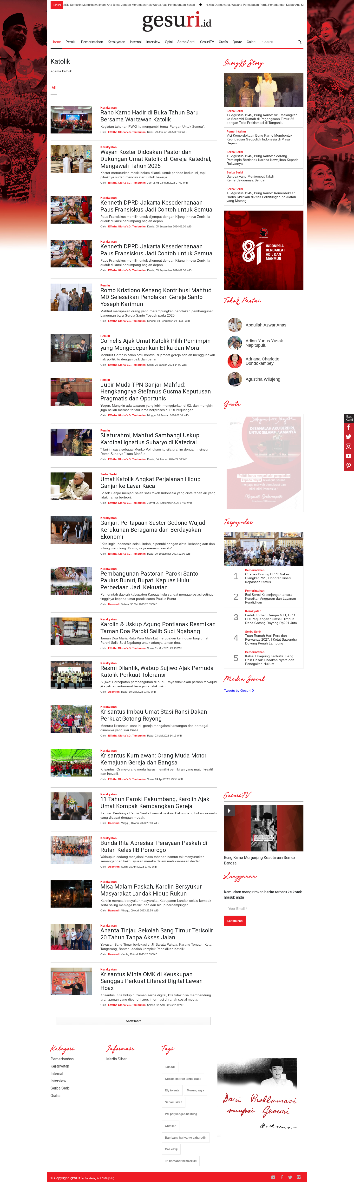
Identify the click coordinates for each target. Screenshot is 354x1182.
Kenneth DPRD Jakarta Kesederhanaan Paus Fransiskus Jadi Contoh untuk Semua (156, 206)
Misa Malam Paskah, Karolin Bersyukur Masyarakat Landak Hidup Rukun (151, 890)
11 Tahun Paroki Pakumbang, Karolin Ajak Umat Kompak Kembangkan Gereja (155, 803)
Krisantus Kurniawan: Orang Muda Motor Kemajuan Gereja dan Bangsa (153, 759)
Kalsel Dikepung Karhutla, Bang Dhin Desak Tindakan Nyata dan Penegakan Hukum (269, 660)
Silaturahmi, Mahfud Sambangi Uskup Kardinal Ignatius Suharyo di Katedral (149, 439)
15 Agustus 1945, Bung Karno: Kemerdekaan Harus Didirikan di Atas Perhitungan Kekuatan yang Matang (261, 197)
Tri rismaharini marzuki (181, 1161)
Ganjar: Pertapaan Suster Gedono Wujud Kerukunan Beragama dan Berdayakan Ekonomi (152, 529)
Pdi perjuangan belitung (181, 1114)
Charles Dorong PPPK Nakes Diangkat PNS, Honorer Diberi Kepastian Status (268, 578)
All (54, 88)
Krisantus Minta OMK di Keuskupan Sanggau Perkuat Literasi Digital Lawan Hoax (151, 981)
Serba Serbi (186, 42)
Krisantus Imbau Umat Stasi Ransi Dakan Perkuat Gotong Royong (153, 715)
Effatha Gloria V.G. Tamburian (127, 132)
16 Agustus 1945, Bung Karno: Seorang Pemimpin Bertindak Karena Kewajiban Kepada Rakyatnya (263, 160)
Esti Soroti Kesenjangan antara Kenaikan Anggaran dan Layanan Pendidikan (270, 598)
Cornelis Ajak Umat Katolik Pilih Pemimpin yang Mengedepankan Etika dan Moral (155, 344)
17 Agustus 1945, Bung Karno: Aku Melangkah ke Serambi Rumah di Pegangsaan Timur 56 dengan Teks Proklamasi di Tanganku (262, 119)
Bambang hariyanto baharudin (185, 1137)
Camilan (170, 1126)
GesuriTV (207, 42)
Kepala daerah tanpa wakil (183, 1079)
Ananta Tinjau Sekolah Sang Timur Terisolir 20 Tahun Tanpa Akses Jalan (156, 934)
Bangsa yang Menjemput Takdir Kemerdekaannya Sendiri (251, 178)
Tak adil (170, 1067)
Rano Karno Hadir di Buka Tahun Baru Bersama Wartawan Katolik (149, 116)
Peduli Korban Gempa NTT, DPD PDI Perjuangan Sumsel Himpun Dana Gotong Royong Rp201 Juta (271, 619)
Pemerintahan (92, 42)
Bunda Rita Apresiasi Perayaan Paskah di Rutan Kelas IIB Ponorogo (153, 846)
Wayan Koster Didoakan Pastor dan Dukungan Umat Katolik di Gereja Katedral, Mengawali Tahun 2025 (155, 159)
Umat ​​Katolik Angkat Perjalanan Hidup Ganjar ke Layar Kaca (150, 483)
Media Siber (116, 1059)
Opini (169, 42)
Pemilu (71, 42)
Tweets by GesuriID (239, 690)
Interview (153, 42)
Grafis (223, 42)
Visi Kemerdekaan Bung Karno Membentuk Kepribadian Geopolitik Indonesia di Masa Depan (259, 139)
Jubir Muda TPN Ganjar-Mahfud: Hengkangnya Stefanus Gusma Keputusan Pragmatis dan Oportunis (155, 391)
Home (56, 42)
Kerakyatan (116, 42)
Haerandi (113, 604)
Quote (237, 42)
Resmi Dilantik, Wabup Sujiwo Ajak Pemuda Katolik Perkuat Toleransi (157, 671)
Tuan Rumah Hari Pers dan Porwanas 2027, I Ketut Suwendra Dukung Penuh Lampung (271, 639)
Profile (251, 88)
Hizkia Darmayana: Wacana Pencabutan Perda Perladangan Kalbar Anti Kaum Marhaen (216, 5)
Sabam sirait (173, 1102)
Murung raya (195, 1090)
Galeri (251, 42)
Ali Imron (114, 691)
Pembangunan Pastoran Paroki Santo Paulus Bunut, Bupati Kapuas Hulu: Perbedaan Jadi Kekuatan (149, 580)
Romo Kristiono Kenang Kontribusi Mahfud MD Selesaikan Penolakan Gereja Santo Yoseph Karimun (156, 297)
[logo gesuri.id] (177, 21)
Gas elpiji (171, 1149)
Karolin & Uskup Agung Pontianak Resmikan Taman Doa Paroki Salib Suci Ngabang (158, 628)
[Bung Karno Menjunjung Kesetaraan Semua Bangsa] (263, 828)
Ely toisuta (172, 1090)
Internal (136, 42)
